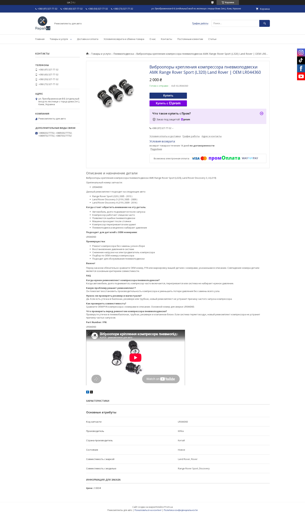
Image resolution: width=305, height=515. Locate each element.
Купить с (162, 103)
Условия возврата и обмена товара (124, 39)
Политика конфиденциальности (181, 510)
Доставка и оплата (87, 39)
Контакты (166, 39)
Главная (39, 39)
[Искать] (264, 23)
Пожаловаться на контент (148, 510)
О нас (152, 39)
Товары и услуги (59, 39)
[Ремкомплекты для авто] (42, 29)
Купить (168, 95)
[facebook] (87, 392)
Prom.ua (168, 506)
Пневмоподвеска (123, 53)
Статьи (212, 39)
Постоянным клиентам (190, 39)
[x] (91, 392)
